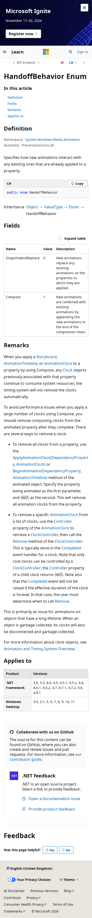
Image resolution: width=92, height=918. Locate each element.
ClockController (44, 534)
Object (32, 207)
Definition (15, 97)
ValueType (53, 207)
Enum (74, 207)
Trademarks (13, 911)
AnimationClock (58, 363)
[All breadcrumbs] (8, 62)
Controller (63, 521)
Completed (71, 548)
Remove (20, 541)
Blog (67, 891)
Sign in (82, 51)
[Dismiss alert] (84, 7)
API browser (26, 62)
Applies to (15, 116)
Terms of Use (63, 904)
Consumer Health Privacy (23, 904)
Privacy (32, 897)
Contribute (12, 897)
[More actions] (84, 62)
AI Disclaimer (14, 891)
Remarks (14, 109)
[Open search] (70, 52)
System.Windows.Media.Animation (52, 139)
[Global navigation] (4, 52)
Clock (67, 370)
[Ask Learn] (62, 62)
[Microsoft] (46, 52)
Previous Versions (44, 891)
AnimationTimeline (20, 363)
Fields (12, 103)
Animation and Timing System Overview (39, 648)
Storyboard (46, 356)
